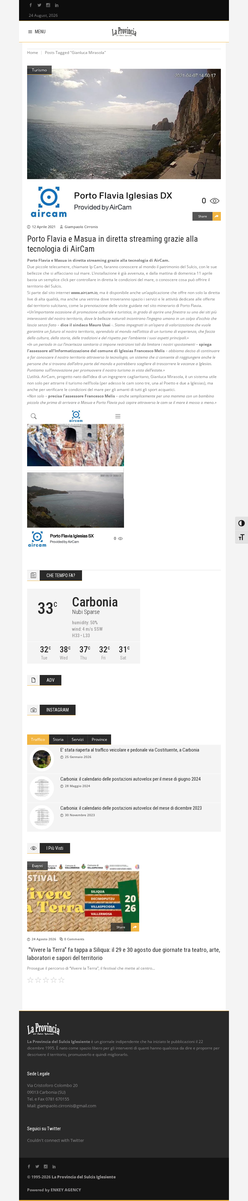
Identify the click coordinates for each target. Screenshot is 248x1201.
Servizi (78, 739)
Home (32, 52)
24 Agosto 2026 (44, 939)
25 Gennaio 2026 (78, 756)
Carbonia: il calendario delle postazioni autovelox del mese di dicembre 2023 (131, 808)
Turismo (39, 70)
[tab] (38, 739)
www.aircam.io (84, 292)
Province (99, 739)
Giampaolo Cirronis (81, 226)
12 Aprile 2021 (44, 226)
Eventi (37, 866)
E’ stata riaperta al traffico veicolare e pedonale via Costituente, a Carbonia (129, 750)
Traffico (38, 739)
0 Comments (74, 939)
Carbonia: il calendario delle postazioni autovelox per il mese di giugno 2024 (130, 779)
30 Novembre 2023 (80, 815)
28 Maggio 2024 (77, 786)
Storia (58, 739)
